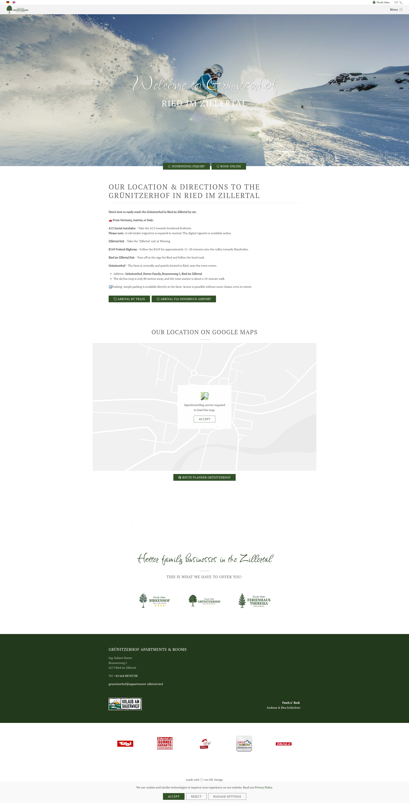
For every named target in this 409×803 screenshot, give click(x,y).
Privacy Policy (263, 787)
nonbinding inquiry (188, 166)
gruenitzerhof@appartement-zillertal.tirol (136, 684)
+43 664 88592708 (126, 676)
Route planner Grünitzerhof (206, 477)
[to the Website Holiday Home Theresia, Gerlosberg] (254, 600)
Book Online (230, 166)
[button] (396, 9)
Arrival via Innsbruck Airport (186, 299)
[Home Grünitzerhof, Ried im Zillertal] (17, 9)
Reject (196, 796)
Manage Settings (227, 796)
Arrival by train (131, 299)
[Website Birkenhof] (154, 600)
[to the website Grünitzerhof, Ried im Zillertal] (204, 600)
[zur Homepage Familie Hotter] (381, 2)
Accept (204, 419)
